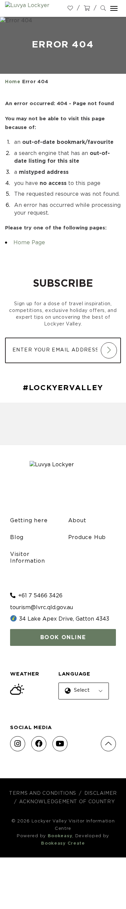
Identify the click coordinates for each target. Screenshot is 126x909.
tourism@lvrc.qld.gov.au (41, 607)
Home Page (29, 242)
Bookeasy (60, 836)
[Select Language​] (82, 696)
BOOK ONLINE (63, 637)
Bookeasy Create (63, 843)
